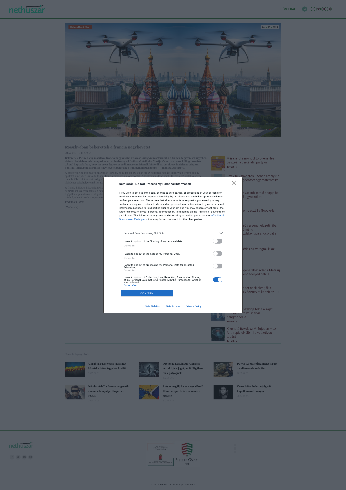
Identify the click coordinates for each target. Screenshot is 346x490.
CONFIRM (147, 293)
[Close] (235, 184)
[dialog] (173, 245)
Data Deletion (152, 306)
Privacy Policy (193, 306)
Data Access (173, 306)
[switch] (217, 241)
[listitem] (173, 233)
